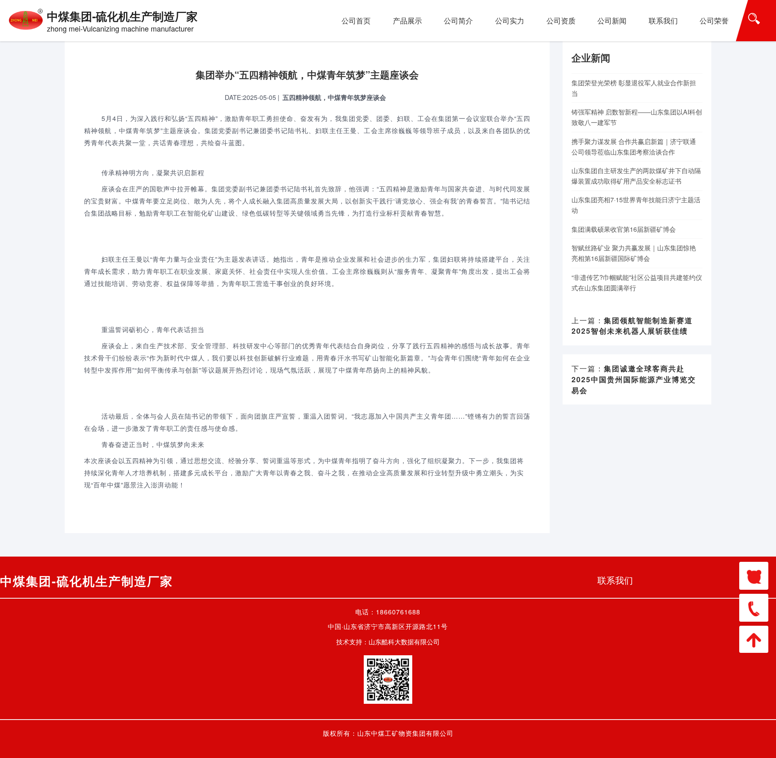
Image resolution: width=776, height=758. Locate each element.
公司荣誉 (714, 20)
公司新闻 (611, 20)
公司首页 (356, 20)
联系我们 (663, 20)
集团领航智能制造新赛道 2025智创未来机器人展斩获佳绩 (632, 326)
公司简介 (458, 20)
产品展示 (407, 20)
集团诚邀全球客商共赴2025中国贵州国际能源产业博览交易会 (633, 379)
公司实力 (509, 20)
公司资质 (561, 20)
